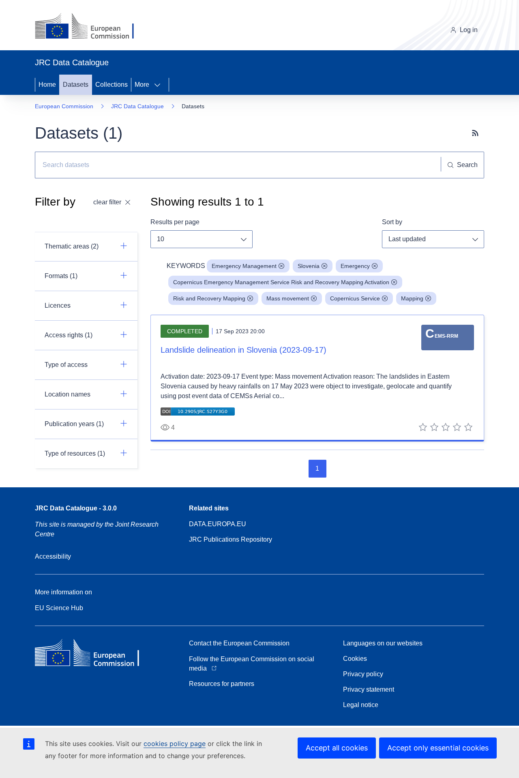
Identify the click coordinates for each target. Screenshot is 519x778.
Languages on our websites (382, 643)
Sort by (392, 222)
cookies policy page (175, 743)
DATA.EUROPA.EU (217, 524)
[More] (160, 85)
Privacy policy (363, 674)
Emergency (355, 266)
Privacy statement (368, 689)
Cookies (355, 658)
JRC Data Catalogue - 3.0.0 (76, 508)
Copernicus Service (355, 298)
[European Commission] (90, 27)
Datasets (75, 84)
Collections (111, 84)
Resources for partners (221, 683)
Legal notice (360, 704)
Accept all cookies (337, 748)
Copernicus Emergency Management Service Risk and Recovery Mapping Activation (281, 282)
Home (47, 84)
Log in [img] (469, 29)
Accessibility (53, 556)
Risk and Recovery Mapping (209, 298)
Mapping (412, 298)
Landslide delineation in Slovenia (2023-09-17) (243, 349)
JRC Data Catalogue (137, 106)
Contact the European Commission (239, 643)
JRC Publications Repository (230, 539)
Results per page (174, 222)
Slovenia (309, 266)
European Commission (64, 106)
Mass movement (287, 298)
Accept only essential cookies (438, 748)
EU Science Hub (59, 607)
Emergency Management (244, 266)
